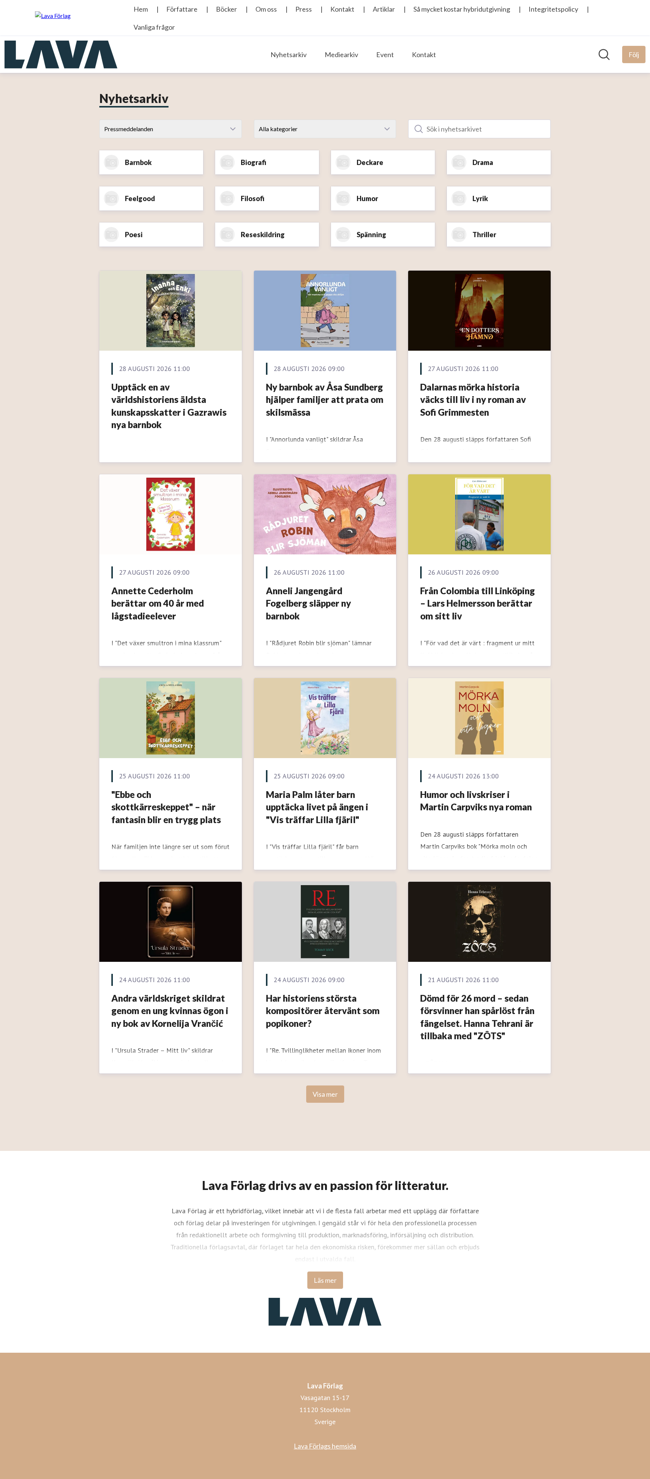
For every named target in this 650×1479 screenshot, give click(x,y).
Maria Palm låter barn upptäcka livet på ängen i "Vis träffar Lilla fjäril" (317, 807)
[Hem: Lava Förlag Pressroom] (61, 54)
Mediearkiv (341, 54)
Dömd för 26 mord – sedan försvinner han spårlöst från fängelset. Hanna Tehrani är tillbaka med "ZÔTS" (477, 1017)
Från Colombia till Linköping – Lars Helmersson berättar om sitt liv (477, 603)
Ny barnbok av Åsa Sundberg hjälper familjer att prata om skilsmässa (324, 399)
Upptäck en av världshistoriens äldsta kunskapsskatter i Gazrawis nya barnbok (168, 405)
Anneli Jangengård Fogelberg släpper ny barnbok (308, 603)
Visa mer (325, 1094)
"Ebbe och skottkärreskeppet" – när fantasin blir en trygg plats (166, 807)
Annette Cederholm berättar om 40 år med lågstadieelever (157, 603)
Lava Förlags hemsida (325, 1446)
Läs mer (325, 1280)
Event (385, 54)
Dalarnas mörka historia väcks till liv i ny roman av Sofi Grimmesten (473, 399)
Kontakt (424, 54)
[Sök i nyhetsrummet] (604, 54)
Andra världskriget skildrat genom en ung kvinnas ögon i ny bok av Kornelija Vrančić (169, 1011)
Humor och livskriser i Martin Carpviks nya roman (476, 801)
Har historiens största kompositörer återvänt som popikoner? (323, 1011)
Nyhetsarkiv (288, 54)
